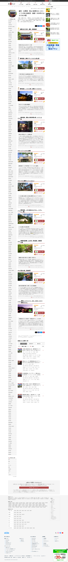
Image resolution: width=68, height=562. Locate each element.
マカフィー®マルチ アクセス (36, 549)
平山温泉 (9, 435)
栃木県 (15, 512)
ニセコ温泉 (10, 37)
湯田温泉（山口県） (11, 396)
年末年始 (32, 400)
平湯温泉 (9, 304)
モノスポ (52, 511)
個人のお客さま (7, 536)
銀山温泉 (9, 77)
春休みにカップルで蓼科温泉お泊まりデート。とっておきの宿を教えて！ (35, 145)
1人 (8, 472)
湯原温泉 (9, 386)
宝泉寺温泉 (10, 448)
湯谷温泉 (9, 319)
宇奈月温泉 (10, 244)
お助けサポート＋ (8, 547)
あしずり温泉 (10, 405)
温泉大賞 (22, 540)
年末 (35, 400)
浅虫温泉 (9, 43)
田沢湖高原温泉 (10, 73)
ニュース (45, 542)
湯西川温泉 (10, 129)
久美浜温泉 (10, 336)
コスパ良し (28, 358)
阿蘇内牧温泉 (10, 422)
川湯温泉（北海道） (11, 32)
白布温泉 (9, 88)
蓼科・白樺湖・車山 (36, 365)
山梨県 (15, 516)
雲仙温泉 (9, 416)
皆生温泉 (9, 375)
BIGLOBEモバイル (8, 542)
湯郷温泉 (9, 388)
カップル (9, 465)
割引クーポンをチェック (40, 41)
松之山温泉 (10, 242)
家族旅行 (27, 391)
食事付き (24, 358)
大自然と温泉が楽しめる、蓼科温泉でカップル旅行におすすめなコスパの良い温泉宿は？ (37, 83)
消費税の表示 (11, 555)
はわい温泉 (10, 379)
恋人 (9, 459)
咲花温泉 (9, 236)
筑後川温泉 (10, 407)
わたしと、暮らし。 (53, 508)
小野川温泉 (10, 84)
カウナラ (52, 513)
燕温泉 (9, 240)
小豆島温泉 (10, 401)
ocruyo (52, 506)
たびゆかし (52, 515)
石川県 (18, 518)
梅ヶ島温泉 (10, 285)
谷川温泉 (9, 146)
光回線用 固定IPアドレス (35, 543)
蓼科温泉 (9, 204)
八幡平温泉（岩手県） (11, 52)
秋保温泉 (9, 58)
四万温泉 (9, 137)
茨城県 (20, 512)
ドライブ (32, 379)
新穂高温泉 (10, 306)
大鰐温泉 (9, 45)
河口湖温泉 (10, 180)
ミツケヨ (52, 514)
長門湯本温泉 (10, 392)
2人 (8, 463)
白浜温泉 (9, 364)
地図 (35, 36)
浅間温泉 (9, 191)
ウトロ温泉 (10, 30)
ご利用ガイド (52, 500)
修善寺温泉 (10, 268)
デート (38, 367)
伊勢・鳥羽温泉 (10, 321)
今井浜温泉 (10, 281)
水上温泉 (9, 148)
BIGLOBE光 (7, 540)
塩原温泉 (9, 120)
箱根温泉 (9, 165)
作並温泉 (9, 60)
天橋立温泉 (10, 332)
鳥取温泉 (9, 377)
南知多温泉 (10, 317)
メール (56, 539)
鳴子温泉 (9, 56)
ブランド (45, 539)
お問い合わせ (6, 555)
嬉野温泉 (9, 411)
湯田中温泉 (10, 221)
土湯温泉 (9, 109)
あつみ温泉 (10, 82)
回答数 (25, 346)
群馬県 (18, 512)
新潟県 (20, 516)
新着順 (23, 346)
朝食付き (30, 356)
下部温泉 (9, 182)
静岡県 (15, 520)
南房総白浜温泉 (10, 161)
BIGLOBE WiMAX (8, 544)
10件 (41, 93)
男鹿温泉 (9, 71)
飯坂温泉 (9, 103)
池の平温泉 (10, 229)
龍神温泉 (9, 371)
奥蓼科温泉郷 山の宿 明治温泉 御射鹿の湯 (31, 241)
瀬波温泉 (9, 238)
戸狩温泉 (9, 206)
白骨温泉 (9, 189)
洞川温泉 (9, 362)
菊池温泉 (9, 424)
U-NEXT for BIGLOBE (9, 551)
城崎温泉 (9, 347)
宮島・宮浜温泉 (10, 390)
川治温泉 (9, 122)
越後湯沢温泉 (10, 234)
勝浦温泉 (9, 366)
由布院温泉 (10, 441)
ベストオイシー (53, 510)
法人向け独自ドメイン (35, 551)
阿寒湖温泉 (10, 28)
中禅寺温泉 (10, 124)
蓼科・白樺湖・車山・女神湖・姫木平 (31, 353)
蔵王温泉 (9, 75)
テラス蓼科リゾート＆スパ (27, 180)
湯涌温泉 (9, 257)
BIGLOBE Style (46, 545)
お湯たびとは (52, 499)
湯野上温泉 (10, 114)
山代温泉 (9, 255)
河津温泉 (9, 287)
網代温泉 (9, 272)
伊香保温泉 (10, 133)
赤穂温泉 (9, 351)
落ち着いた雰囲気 (25, 370)
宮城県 (23, 510)
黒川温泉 (9, 420)
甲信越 (31, 376)
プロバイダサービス (35, 542)
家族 (9, 467)
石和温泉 (9, 178)
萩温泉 (9, 394)
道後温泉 (9, 403)
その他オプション (8, 552)
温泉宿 (27, 356)
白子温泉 (9, 159)
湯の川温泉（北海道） (11, 26)
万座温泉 (9, 135)
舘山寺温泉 (10, 289)
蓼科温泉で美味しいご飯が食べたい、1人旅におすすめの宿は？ (33, 112)
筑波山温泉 (10, 152)
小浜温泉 (9, 418)
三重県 (23, 520)
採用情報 (45, 543)
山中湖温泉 (10, 184)
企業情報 (43, 536)
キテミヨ (52, 509)
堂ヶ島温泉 (10, 296)
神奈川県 (23, 514)
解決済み (39, 343)
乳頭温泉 (27, 502)
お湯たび (52, 507)
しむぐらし (22, 541)
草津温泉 (9, 131)
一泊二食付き (34, 356)
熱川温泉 (9, 300)
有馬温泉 (9, 349)
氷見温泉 (9, 246)
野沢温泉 (27, 503)
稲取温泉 (9, 279)
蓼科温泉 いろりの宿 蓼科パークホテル (31, 88)
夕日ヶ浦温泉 (10, 343)
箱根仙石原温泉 (10, 176)
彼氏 (9, 461)
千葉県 (18, 514)
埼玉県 (15, 514)
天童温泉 (9, 90)
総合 (33, 346)
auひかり (7, 541)
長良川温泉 (10, 311)
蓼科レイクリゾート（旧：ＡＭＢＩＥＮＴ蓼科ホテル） (32, 301)
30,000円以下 (32, 370)
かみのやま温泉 (10, 86)
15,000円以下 (34, 358)
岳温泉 (9, 107)
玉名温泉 (9, 428)
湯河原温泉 (10, 167)
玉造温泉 (9, 381)
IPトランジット (34, 547)
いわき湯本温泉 (10, 105)
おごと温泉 (10, 330)
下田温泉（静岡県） (11, 270)
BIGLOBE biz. (34, 538)
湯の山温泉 (10, 328)
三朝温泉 (9, 373)
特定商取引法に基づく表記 (8, 557)
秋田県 (25, 510)
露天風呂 (24, 356)
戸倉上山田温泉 (10, 208)
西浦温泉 (9, 315)
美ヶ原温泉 (10, 193)
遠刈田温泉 (10, 62)
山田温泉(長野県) (10, 223)
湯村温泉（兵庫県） (11, 360)
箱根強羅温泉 (10, 174)
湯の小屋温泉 (10, 150)
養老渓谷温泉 (10, 163)
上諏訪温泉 (10, 199)
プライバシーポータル (36, 555)
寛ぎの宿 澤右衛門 (26, 270)
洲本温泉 (9, 358)
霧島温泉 (9, 454)
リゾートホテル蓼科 (26, 150)
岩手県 (20, 510)
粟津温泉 (9, 251)
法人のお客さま (33, 536)
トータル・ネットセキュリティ (10, 550)
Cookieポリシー (43, 555)
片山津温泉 (10, 253)
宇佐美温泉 (10, 283)
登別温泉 (9, 22)
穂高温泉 (9, 219)
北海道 (15, 510)
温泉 (35, 367)
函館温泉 (9, 39)
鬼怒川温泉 (10, 116)
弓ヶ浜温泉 (10, 298)
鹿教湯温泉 (10, 197)
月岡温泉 (9, 225)
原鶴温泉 (9, 409)
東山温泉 (9, 99)
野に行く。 (52, 512)
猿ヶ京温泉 (10, 144)
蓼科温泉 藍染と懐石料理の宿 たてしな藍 (31, 118)
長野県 (33, 376)
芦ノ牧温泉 (10, 101)
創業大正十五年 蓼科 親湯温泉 (28, 29)
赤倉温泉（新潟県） (11, 227)
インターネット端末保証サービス (10, 548)
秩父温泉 (9, 154)
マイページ (56, 538)
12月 (29, 400)
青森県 (18, 510)
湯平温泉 (9, 450)
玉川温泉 (9, 69)
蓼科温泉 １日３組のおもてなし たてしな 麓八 (31, 210)
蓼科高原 (24, 353)
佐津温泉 (9, 356)
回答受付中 (31, 343)
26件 (41, 33)
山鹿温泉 (9, 437)
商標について (24, 557)
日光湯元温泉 (10, 118)
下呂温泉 (9, 302)
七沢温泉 (9, 169)
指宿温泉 (9, 452)
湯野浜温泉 (10, 97)
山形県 (28, 510)
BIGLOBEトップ (29, 557)
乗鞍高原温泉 (10, 210)
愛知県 (20, 520)
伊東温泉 (9, 266)
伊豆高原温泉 (10, 274)
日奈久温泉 (10, 433)
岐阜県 (18, 520)
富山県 (15, 518)
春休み (33, 367)
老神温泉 (9, 139)
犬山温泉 (9, 313)
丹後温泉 (9, 341)
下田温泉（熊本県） (11, 426)
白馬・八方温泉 (10, 212)
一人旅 (9, 474)
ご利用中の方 (56, 536)
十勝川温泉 (10, 24)
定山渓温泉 (9, 502)
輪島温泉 (9, 259)
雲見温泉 (9, 291)
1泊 (29, 370)
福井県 (20, 518)
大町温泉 (9, 195)
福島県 (30, 510)
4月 (29, 367)
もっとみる (14, 476)
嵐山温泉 (9, 334)
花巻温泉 (9, 54)
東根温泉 (9, 92)
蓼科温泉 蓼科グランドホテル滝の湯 (29, 58)
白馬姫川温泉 (10, 214)
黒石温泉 (9, 47)
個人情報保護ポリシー (29, 555)
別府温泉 (9, 439)
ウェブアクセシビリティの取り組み (19, 555)
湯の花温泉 (10, 345)
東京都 (20, 514)
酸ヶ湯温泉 (10, 41)
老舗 (35, 379)
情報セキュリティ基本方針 (17, 557)
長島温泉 (9, 326)
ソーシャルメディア (46, 546)
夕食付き (38, 356)
